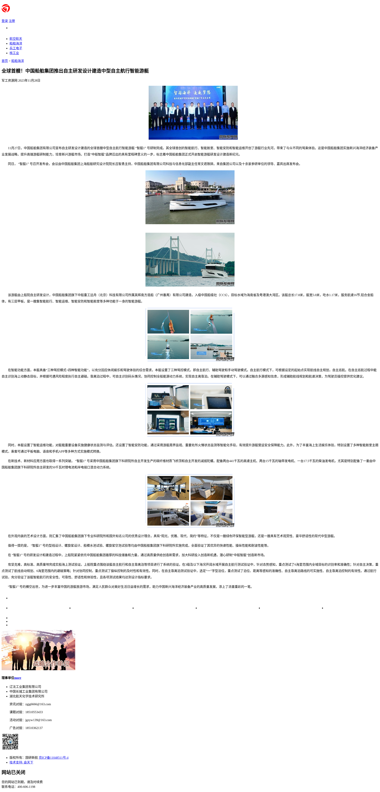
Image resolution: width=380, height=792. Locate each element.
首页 (5, 61)
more (17, 678)
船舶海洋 (17, 61)
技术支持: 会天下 (21, 762)
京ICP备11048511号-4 (53, 757)
